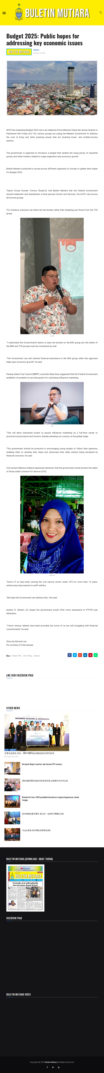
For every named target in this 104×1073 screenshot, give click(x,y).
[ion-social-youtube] (59, 1067)
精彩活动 (12, 750)
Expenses (37, 655)
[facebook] (69, 655)
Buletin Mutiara (51, 1062)
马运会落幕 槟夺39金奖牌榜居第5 (36, 830)
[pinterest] (90, 655)
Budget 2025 (16, 655)
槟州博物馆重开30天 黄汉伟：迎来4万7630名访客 (43, 813)
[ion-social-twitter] (53, 1067)
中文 (6, 750)
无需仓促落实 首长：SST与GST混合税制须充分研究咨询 (30, 753)
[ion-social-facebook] (47, 1067)
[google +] (80, 655)
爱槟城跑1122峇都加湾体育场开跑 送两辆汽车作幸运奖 (45, 780)
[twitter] (75, 655)
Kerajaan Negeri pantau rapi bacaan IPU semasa (42, 764)
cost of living (27, 655)
